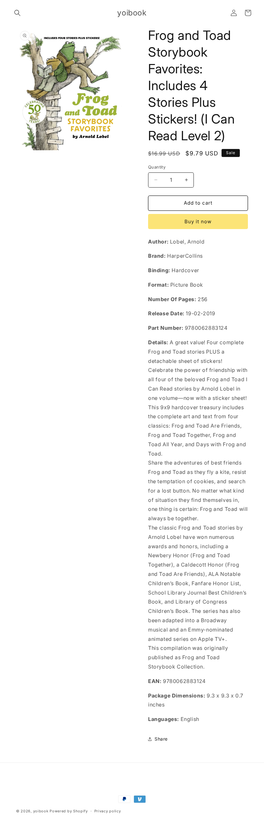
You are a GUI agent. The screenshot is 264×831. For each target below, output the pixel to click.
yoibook (41, 811)
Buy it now (198, 221)
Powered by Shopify (69, 811)
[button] (17, 13)
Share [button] (161, 739)
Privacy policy (107, 811)
